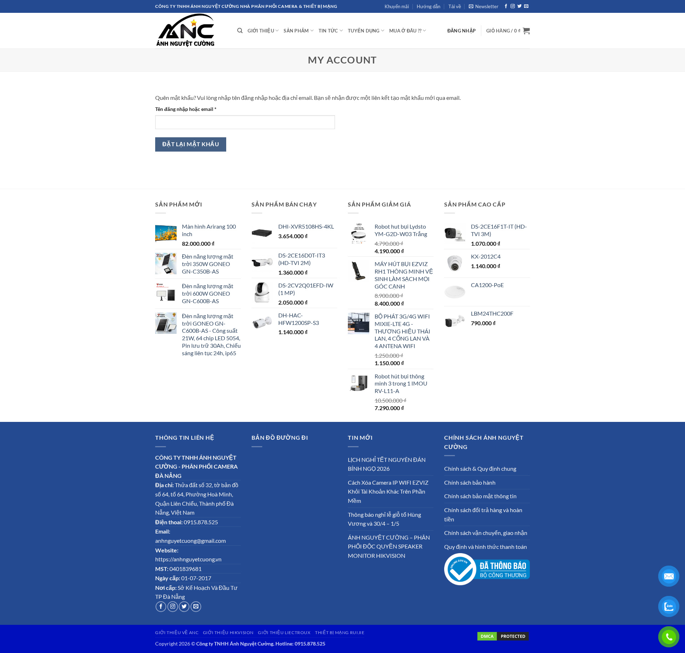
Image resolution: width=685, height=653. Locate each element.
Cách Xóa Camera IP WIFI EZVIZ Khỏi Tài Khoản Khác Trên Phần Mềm (388, 491)
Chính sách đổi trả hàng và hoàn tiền (483, 514)
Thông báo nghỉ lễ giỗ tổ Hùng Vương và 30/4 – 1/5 (384, 519)
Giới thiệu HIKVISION (228, 632)
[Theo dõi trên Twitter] (519, 6)
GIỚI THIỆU (261, 31)
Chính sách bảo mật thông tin (480, 496)
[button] (483, 6)
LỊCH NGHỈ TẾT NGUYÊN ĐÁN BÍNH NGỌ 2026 (387, 464)
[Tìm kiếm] (240, 30)
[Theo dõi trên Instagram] (513, 6)
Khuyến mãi (397, 6)
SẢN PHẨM (296, 31)
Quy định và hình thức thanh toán (485, 546)
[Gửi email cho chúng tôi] (526, 6)
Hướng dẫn (428, 6)
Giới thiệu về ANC (176, 632)
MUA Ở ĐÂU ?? (405, 31)
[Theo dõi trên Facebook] (506, 6)
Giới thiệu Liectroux (284, 632)
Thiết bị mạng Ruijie (339, 632)
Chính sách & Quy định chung (480, 468)
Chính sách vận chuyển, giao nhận (485, 532)
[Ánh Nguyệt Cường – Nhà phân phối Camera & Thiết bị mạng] (191, 31)
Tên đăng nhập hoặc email (191, 109)
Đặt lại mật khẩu (190, 144)
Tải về (454, 6)
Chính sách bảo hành (470, 482)
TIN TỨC (328, 31)
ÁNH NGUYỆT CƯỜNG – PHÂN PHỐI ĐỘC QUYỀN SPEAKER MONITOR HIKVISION (389, 546)
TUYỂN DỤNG (364, 31)
